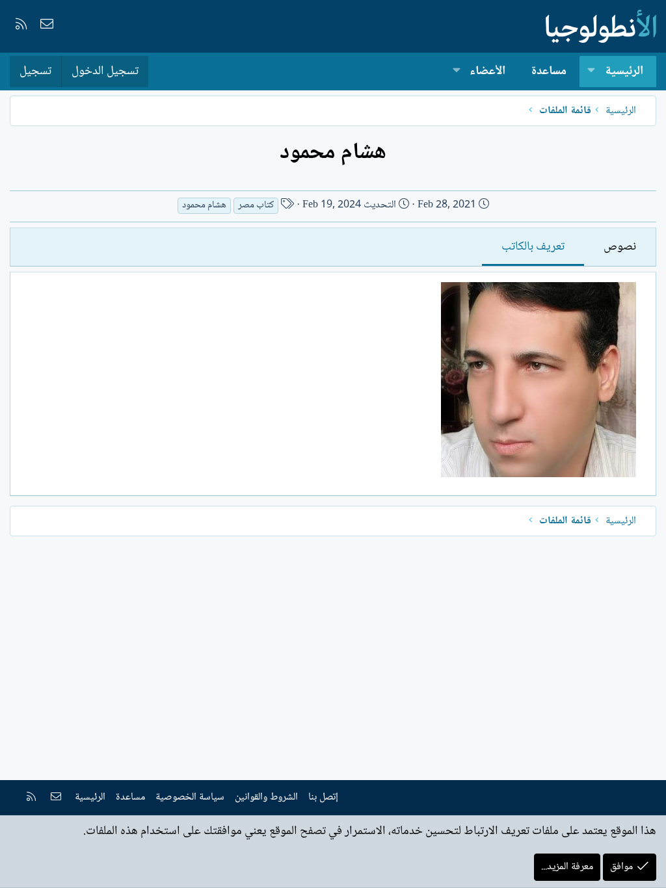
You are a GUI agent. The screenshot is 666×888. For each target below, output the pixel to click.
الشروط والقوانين (266, 797)
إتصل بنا (323, 797)
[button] (591, 72)
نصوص (620, 247)
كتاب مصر (256, 206)
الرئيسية (624, 71)
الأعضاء (487, 71)
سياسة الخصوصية (189, 797)
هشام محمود (204, 206)
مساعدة (548, 71)
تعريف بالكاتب (533, 247)
